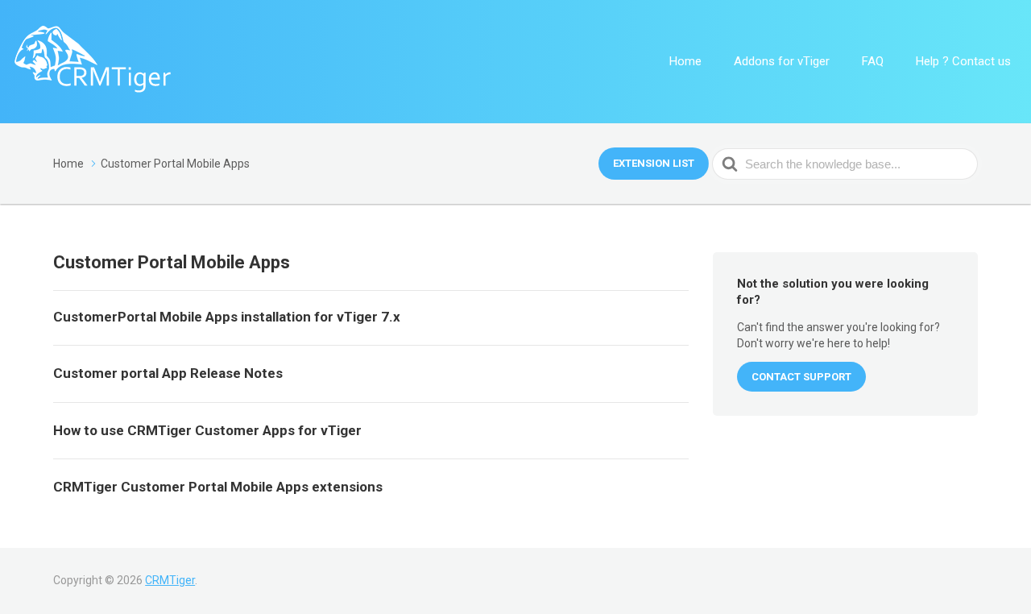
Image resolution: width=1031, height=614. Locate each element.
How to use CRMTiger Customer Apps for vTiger (207, 430)
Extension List (653, 163)
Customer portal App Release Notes (168, 373)
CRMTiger (170, 580)
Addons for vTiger (782, 61)
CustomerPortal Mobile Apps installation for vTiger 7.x (226, 317)
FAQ (873, 61)
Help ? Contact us (963, 61)
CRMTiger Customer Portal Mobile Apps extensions (218, 487)
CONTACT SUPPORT (801, 377)
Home (685, 61)
